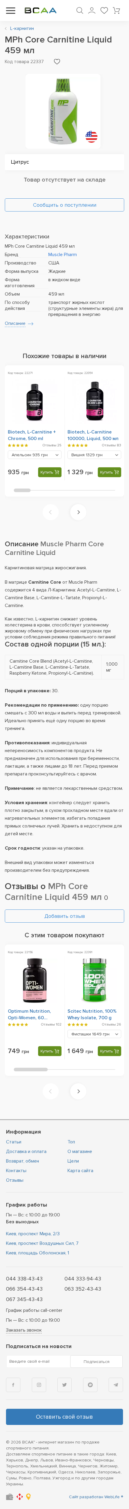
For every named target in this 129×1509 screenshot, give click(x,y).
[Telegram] (116, 1385)
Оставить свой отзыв (64, 1417)
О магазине (80, 1151)
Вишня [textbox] (87, 454)
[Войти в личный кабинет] (92, 10)
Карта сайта (80, 1171)
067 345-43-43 (24, 1299)
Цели (73, 1161)
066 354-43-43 (24, 1289)
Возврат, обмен (22, 1161)
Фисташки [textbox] (90, 1034)
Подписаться (97, 1361)
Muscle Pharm (62, 255)
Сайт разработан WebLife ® (96, 1496)
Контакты (16, 1171)
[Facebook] (13, 1385)
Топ (71, 1142)
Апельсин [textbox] (30, 454)
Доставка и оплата (26, 1151)
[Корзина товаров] (116, 10)
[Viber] (90, 1385)
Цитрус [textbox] (20, 162)
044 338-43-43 (24, 1279)
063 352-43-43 (82, 1289)
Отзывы (14, 1180)
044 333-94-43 (82, 1279)
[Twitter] (64, 1385)
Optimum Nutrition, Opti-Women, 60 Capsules (29, 1017)
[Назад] (51, 512)
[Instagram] (39, 1385)
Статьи (13, 1142)
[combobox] (64, 162)
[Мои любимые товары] (104, 10)
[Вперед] (78, 512)
